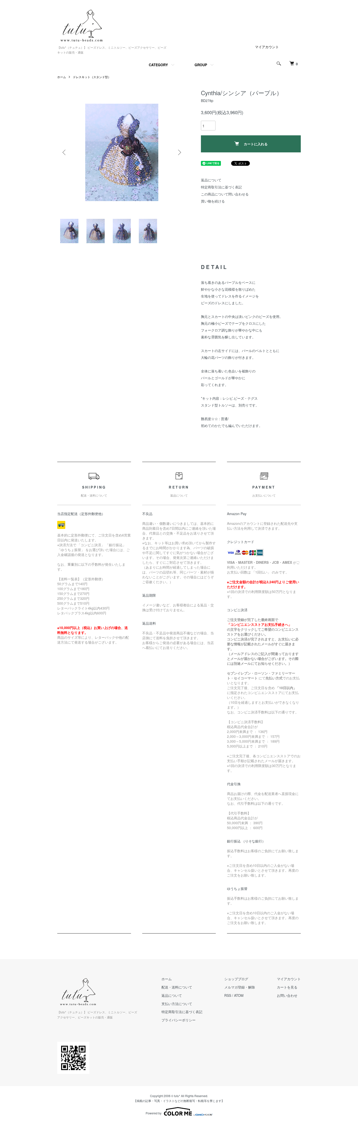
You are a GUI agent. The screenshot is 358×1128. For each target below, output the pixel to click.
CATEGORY (158, 64)
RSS (227, 995)
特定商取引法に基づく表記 (221, 187)
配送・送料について (176, 987)
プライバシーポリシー (178, 1019)
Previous (64, 152)
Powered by (153, 1113)
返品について (211, 179)
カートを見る (287, 987)
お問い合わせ (287, 995)
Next (179, 152)
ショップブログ (236, 978)
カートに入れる (256, 143)
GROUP (201, 64)
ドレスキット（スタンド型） (92, 77)
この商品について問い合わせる (225, 194)
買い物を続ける (213, 201)
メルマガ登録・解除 (239, 987)
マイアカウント (267, 46)
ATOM (239, 995)
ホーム (61, 77)
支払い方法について (176, 1003)
